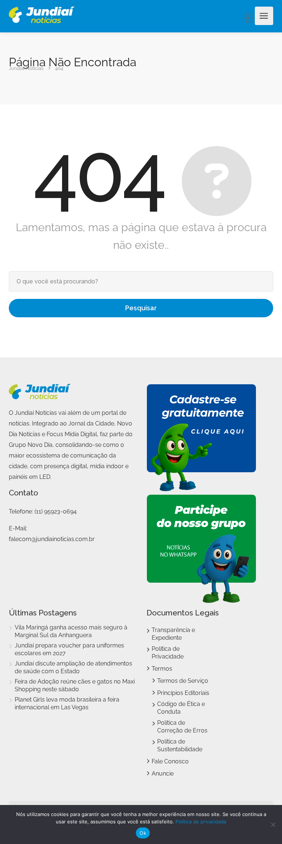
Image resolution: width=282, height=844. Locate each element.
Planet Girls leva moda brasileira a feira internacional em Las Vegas (67, 703)
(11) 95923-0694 (56, 511)
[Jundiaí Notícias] (42, 16)
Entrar (248, 18)
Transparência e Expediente (173, 633)
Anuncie (163, 773)
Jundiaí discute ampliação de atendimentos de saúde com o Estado (73, 667)
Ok (143, 833)
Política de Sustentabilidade (179, 745)
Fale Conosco (170, 761)
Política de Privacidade (168, 652)
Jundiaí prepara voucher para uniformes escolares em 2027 (69, 649)
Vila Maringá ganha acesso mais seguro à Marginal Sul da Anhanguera (71, 631)
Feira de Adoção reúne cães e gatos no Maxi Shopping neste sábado (75, 685)
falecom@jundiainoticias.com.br (52, 539)
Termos (162, 668)
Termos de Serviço (182, 680)
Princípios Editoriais (183, 692)
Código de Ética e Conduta (181, 707)
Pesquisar (141, 308)
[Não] (272, 824)
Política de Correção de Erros (182, 726)
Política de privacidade (201, 821)
